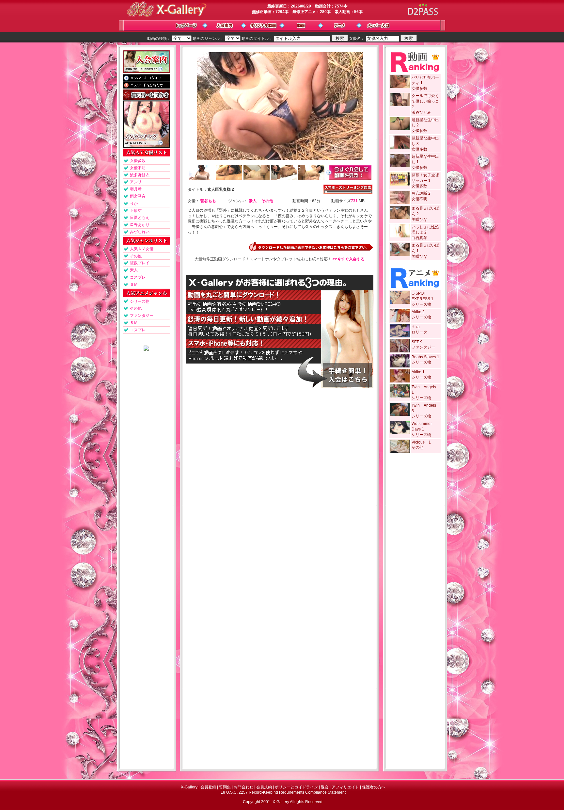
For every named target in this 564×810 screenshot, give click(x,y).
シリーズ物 (139, 301)
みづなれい (139, 232)
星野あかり (139, 224)
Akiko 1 (418, 372)
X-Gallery (189, 787)
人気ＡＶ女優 (141, 249)
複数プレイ (139, 263)
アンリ (136, 182)
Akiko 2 (418, 312)
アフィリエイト (345, 787)
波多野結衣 (139, 175)
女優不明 (138, 168)
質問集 (225, 787)
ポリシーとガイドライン (296, 787)
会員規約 (264, 787)
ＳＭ (134, 284)
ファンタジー (141, 315)
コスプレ (138, 277)
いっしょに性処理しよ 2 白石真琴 (425, 232)
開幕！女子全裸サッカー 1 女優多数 (425, 180)
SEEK (417, 342)
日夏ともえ (139, 217)
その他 (136, 256)
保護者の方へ (373, 787)
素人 (134, 270)
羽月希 (136, 189)
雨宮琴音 (138, 196)
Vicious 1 (421, 442)
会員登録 (208, 787)
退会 (325, 787)
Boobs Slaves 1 (425, 357)
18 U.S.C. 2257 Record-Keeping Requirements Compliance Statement (283, 792)
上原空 (136, 210)
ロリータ (419, 332)
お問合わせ (243, 787)
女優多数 (138, 160)
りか (134, 203)
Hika (416, 327)
